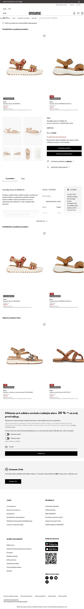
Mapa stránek (62, 596)
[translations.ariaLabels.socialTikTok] (47, 582)
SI (19, 601)
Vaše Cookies (52, 596)
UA (22, 601)
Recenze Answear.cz (13, 510)
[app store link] (51, 549)
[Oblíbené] (78, 13)
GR (10, 601)
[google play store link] (51, 544)
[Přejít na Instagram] (51, 578)
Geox (48, 118)
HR (12, 601)
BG (5, 601)
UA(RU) (25, 601)
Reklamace (10, 545)
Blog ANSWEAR (50, 514)
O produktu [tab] (10, 178)
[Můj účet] (74, 13)
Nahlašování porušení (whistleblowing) (19, 521)
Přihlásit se (41, 453)
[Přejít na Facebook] (47, 578)
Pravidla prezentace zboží (54, 517)
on (9, 9)
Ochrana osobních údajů (15, 525)
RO (18, 601)
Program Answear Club (53, 521)
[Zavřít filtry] (79, 1)
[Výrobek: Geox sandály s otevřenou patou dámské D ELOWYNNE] (25, 356)
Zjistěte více (13, 481)
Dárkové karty (11, 560)
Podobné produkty (64, 148)
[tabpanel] (42, 202)
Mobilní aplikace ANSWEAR (54, 525)
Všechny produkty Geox (64, 154)
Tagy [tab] (23, 178)
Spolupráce (10, 514)
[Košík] (82, 13)
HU (14, 601)
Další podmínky (50, 510)
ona (4, 9)
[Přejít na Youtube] (56, 578)
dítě (4, 13)
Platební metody (12, 556)
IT (15, 601)
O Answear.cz (11, 506)
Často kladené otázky (14, 567)
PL (16, 601)
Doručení (10, 552)
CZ (8, 601)
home (5, 18)
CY (6, 601)
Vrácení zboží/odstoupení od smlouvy (19, 549)
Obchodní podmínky (52, 506)
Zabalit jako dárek (13, 563)
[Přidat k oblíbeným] (44, 35)
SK (20, 601)
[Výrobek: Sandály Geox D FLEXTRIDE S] (25, 67)
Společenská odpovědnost (15, 517)
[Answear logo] (35, 13)
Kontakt (9, 571)
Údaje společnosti (40, 596)
